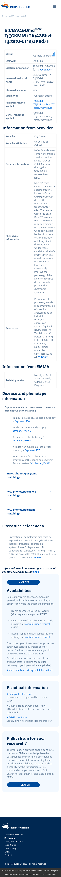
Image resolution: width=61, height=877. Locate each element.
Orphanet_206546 (40, 463)
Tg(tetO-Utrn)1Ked (42, 107)
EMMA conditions (17, 717)
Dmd (50, 104)
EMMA (11, 16)
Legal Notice (10, 845)
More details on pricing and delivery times (30, 670)
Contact (8, 855)
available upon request (37, 624)
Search (25, 784)
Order (25, 582)
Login (7, 851)
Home (4, 16)
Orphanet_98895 (22, 440)
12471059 (43, 357)
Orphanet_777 (32, 450)
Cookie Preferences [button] (14, 834)
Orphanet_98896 (22, 430)
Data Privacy (10, 848)
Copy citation (45, 69)
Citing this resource (14, 841)
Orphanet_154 (22, 421)
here (36, 572)
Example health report (20, 694)
